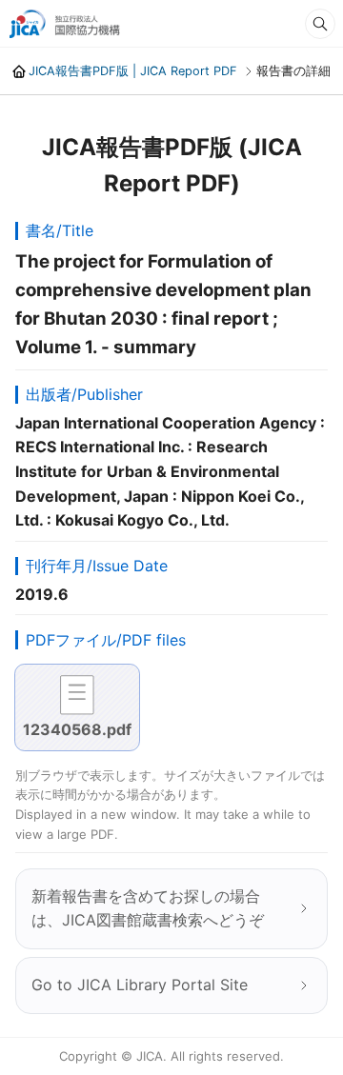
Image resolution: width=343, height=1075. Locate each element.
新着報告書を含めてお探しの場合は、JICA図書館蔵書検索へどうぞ (147, 908)
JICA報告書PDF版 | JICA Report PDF (133, 71)
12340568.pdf (77, 729)
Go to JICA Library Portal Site (139, 984)
